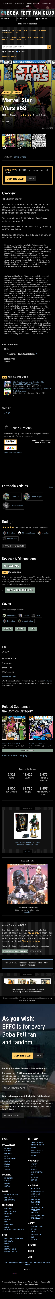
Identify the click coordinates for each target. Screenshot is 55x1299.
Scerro (26, 615)
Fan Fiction (8, 1224)
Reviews (7, 1164)
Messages (34, 1177)
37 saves (5, 122)
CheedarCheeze (28, 533)
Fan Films (7, 1219)
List (25, 40)
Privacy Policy (33, 1282)
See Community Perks (14, 1088)
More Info (28, 912)
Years (6, 1167)
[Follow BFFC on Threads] (36, 1275)
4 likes (32, 629)
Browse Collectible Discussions (15, 951)
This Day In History (37, 1145)
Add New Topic (35, 951)
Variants (7, 1181)
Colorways (8, 1153)
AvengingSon (27, 621)
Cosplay (7, 1186)
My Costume (8, 1178)
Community (34, 1161)
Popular (33, 30)
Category (14, 37)
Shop (32, 1237)
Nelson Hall (35, 1213)
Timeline (4, 40)
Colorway (22, 37)
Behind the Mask (37, 1142)
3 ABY (7, 413)
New (25, 30)
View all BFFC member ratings (14, 546)
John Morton (35, 1199)
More (51, 487)
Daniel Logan (35, 1194)
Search (23, 19)
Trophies (34, 1180)
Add (17, 32)
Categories (8, 1151)
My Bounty (16, 30)
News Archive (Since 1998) (13, 1238)
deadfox (45, 533)
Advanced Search (9, 56)
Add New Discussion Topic (20, 590)
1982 (4, 115)
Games (6, 1227)
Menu (6, 19)
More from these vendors (13, 453)
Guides (6, 1244)
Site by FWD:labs (31, 1284)
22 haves (7, 629)
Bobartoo (11, 533)
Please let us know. (31, 941)
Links (32, 1175)
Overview (6, 30)
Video (6, 1222)
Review (19, 40)
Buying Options (20, 157)
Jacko (38, 615)
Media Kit (34, 1229)
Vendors (42, 30)
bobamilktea (12, 539)
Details (7, 1183)
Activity (34, 1164)
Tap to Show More (27, 750)
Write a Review (11, 566)
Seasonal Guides (10, 1252)
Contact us (48, 681)
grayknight (11, 615)
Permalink (9, 672)
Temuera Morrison (37, 1191)
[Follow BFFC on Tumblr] (27, 1275)
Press (33, 1232)
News (4, 1235)
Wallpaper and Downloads (14, 1230)
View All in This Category (14, 755)
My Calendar (35, 1189)
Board (5, 1191)
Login (31, 178)
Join (30, 1257)
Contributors (7, 32)
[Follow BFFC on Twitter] (23, 1275)
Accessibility (46, 1282)
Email (40, 963)
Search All (9, 52)
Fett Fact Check (10, 1249)
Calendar (33, 1185)
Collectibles (8, 1145)
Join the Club (15, 178)
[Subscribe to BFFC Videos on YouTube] (32, 1275)
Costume (6, 1175)
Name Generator (36, 1172)
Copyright (21, 1282)
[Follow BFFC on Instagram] (19, 1275)
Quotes (33, 1155)
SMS (46, 963)
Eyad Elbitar (35, 1210)
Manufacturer (38, 37)
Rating (12, 40)
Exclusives (8, 1241)
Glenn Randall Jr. (37, 1207)
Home (4, 1139)
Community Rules (9, 1282)
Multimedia (7, 1205)
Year (29, 37)
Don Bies (34, 1197)
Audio (6, 1217)
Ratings (7, 1161)
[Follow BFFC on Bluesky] (40, 1275)
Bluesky (23, 965)
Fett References (36, 1150)
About (31, 1223)
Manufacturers (10, 1159)
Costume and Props (38, 1215)
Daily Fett (8, 1209)
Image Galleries (10, 1211)
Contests (34, 1167)
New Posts (8, 1197)
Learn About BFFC (13, 1115)
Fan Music (8, 1214)
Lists (6, 1156)
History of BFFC (36, 1234)
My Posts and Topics (11, 1195)
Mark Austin (35, 1202)
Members (34, 1169)
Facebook (23, 963)
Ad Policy (28, 851)
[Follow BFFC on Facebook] (15, 1275)
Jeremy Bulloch (36, 1218)
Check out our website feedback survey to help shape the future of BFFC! (27, 1264)
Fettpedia (33, 1139)
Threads (31, 965)
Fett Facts (34, 1148)
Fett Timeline (35, 1153)
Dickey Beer (35, 1205)
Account (42, 19)
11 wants (20, 629)
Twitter (32, 963)
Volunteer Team (36, 1226)
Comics (22, 52)
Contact (34, 1240)
